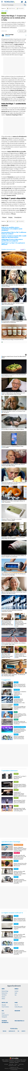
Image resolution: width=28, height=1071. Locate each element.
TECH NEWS (16, 689)
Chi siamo (6, 1064)
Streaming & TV (5, 1015)
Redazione (17, 1010)
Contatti (23, 1031)
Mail (22, 4)
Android (16, 991)
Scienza (3, 996)
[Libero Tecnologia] (14, 1028)
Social (3, 1013)
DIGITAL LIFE (16, 852)
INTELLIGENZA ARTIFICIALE (19, 726)
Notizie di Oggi (5, 991)
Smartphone (17, 217)
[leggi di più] (26, 35)
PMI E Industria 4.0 (19, 1020)
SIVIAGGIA (18, 1061)
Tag (18, 1031)
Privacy (16, 1064)
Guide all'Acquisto (18, 1006)
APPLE (15, 712)
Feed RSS (4, 1031)
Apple (16, 993)
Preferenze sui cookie (12, 1065)
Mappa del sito (12, 1031)
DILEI (15, 1061)
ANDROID (4, 13)
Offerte (3, 998)
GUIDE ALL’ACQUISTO (18, 844)
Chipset (4, 217)
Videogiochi (4, 1016)
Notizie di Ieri (4, 993)
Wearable (4, 1005)
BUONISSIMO (11, 1062)
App (15, 994)
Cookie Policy (21, 1064)
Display (10, 217)
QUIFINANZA (23, 1061)
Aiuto (18, 1065)
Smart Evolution (5, 1006)
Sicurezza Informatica (5, 1021)
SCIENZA (16, 719)
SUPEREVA (17, 1062)
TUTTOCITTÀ (11, 1061)
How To (16, 1005)
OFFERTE (16, 682)
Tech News (4, 994)
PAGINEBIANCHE (6, 1061)
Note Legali (11, 1064)
